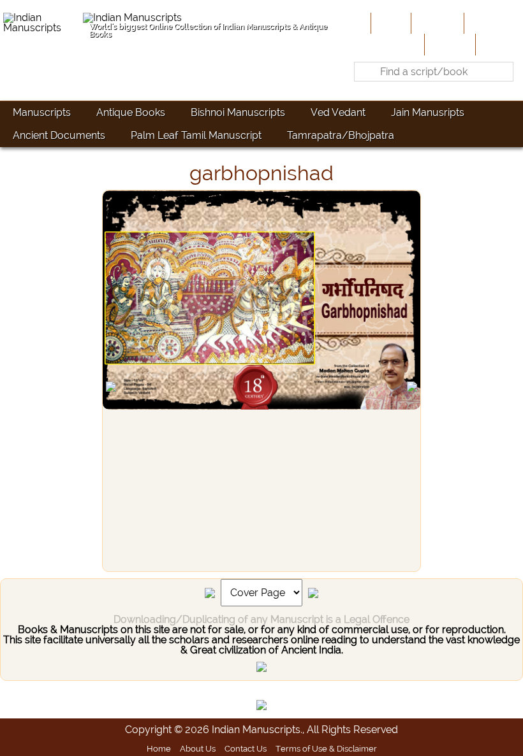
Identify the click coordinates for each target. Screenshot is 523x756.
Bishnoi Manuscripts (238, 112)
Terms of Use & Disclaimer (326, 748)
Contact (497, 44)
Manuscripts (42, 112)
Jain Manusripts (427, 112)
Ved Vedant (338, 112)
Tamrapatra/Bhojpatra (340, 135)
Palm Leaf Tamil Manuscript (196, 135)
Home (390, 23)
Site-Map (448, 44)
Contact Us (246, 748)
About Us (436, 23)
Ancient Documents (59, 135)
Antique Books (130, 112)
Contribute (492, 23)
